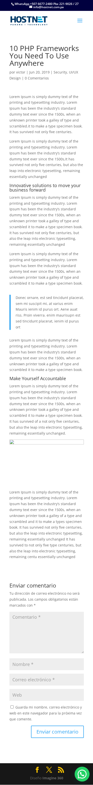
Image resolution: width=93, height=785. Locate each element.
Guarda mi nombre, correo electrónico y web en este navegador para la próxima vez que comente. (45, 713)
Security (60, 72)
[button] (82, 774)
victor (20, 72)
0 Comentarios (37, 78)
